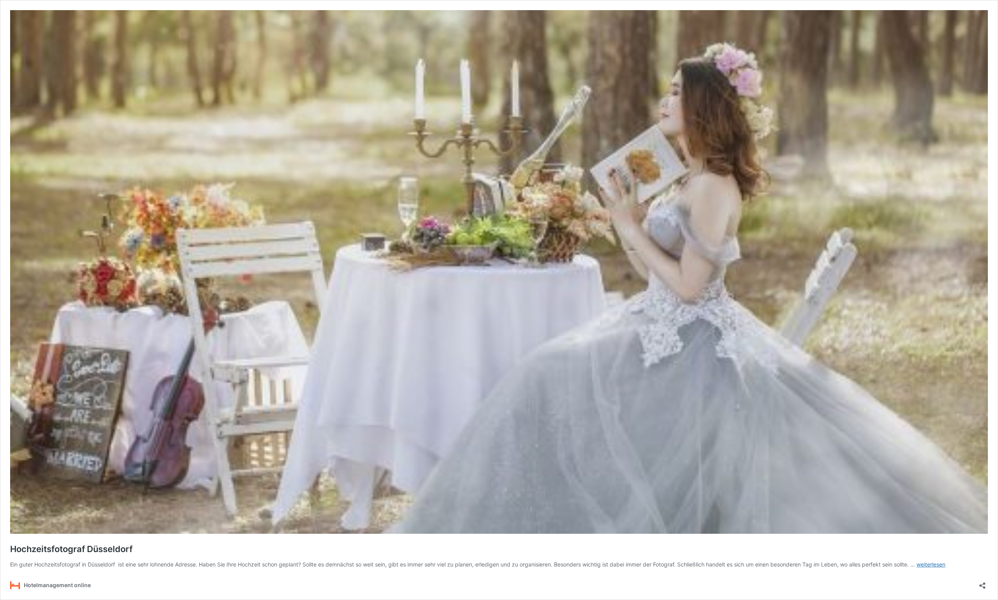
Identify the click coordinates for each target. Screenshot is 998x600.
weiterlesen (931, 564)
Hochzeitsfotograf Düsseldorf (71, 549)
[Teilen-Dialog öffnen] (982, 583)
